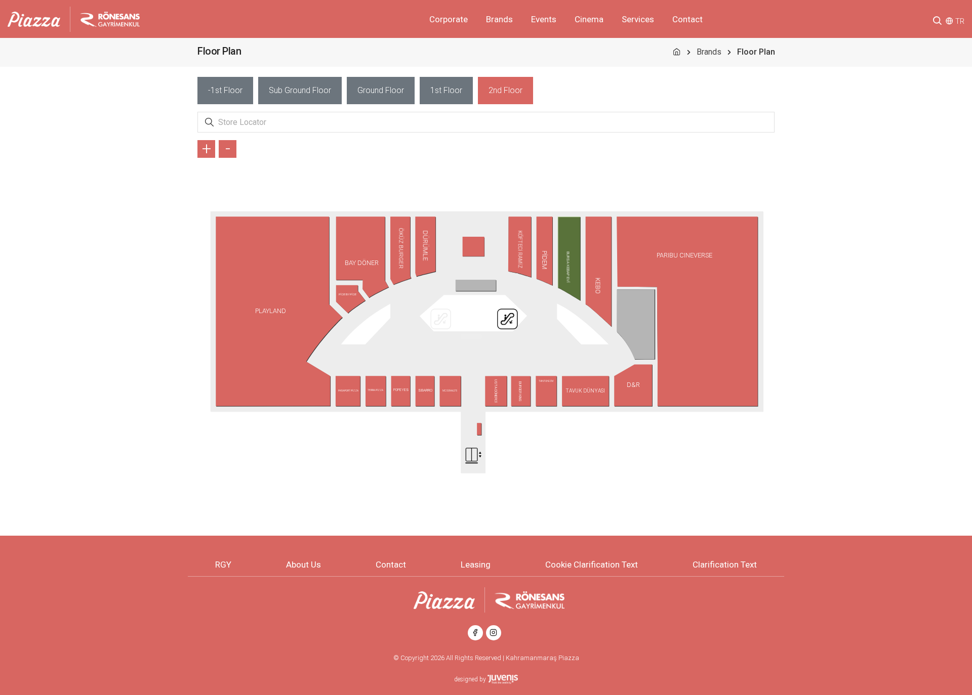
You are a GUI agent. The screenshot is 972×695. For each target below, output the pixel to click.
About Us (303, 564)
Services (638, 19)
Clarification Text (725, 564)
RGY (223, 564)
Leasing (476, 564)
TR (959, 21)
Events (543, 19)
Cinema (589, 19)
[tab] (225, 90)
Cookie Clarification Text (591, 564)
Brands (499, 19)
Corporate (448, 19)
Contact (687, 19)
